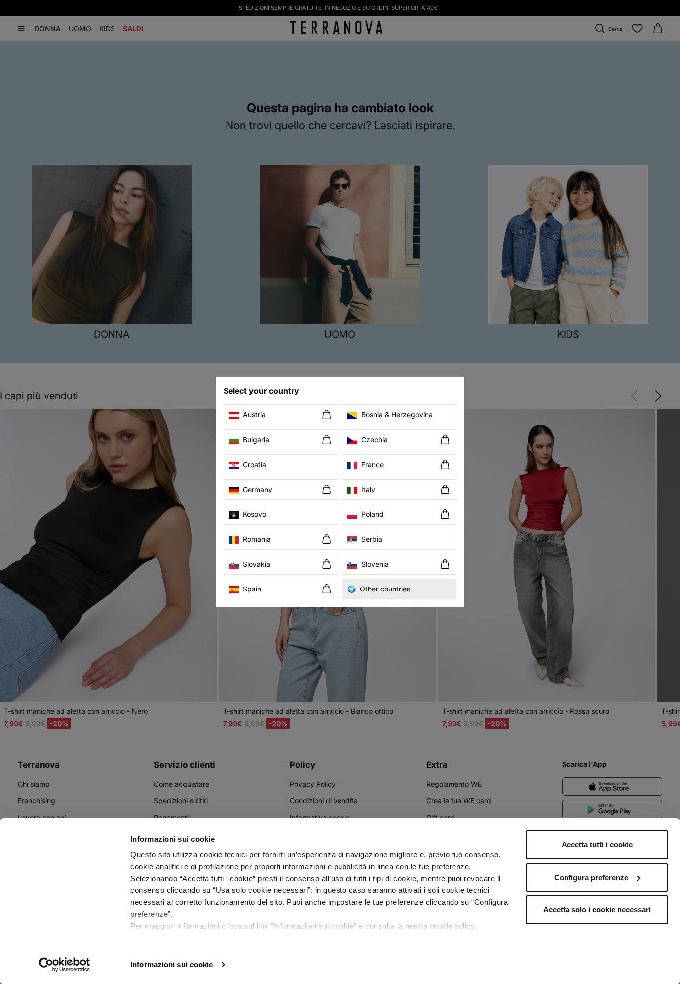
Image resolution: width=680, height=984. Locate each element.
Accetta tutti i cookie (597, 844)
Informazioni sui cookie (171, 964)
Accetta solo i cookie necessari (597, 909)
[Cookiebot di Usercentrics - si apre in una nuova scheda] (64, 964)
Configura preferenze (591, 877)
